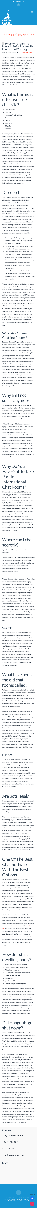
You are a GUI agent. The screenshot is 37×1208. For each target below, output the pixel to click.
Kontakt (27, 1200)
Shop (14, 1197)
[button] (32, 11)
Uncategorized (27, 52)
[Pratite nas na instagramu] (32, 1204)
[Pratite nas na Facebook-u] (32, 1198)
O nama (21, 1200)
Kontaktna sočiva (9, 1199)
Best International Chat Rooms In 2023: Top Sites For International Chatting (18, 35)
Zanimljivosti (12, 1200)
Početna (8, 1197)
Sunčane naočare (22, 1199)
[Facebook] (18, 4)
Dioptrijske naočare (24, 1197)
